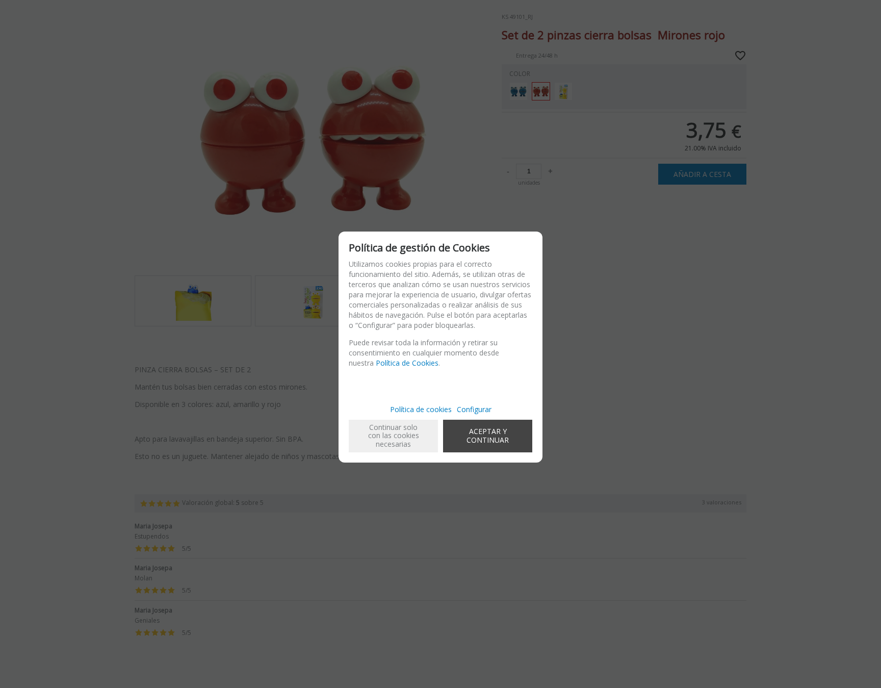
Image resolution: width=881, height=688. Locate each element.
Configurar (474, 409)
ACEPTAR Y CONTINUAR (488, 435)
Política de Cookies (407, 363)
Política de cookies (421, 409)
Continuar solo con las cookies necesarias (393, 435)
